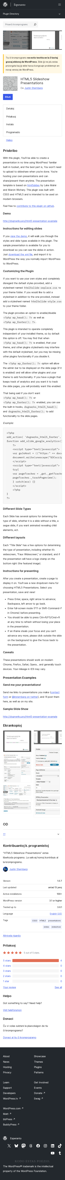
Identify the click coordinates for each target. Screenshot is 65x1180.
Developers (9, 1093)
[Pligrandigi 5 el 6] (57, 734)
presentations (54, 921)
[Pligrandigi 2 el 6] (27, 758)
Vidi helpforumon (12, 1010)
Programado (13, 132)
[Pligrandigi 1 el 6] (27, 734)
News (6, 1061)
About (6, 1056)
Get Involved (41, 1082)
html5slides (33, 185)
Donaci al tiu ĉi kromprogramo (19, 1037)
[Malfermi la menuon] (60, 4)
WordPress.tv (12, 1098)
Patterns (39, 1072)
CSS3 (34, 921)
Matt (7, 1113)
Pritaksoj (11, 116)
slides (46, 927)
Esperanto (15, 1138)
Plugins (38, 1067)
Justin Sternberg (33, 88)
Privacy (7, 1072)
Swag (38, 1098)
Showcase (40, 1056)
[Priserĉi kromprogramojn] (35, 24)
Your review (9, 987)
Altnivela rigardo (12, 935)
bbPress (9, 1119)
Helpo (9, 140)
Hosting (7, 1067)
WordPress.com (13, 1108)
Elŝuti (8, 97)
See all (58, 987)
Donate (39, 1093)
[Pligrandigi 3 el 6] (27, 789)
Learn (6, 1082)
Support (7, 1087)
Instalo (10, 124)
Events (38, 1087)
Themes (38, 1061)
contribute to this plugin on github (35, 205)
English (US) (56, 913)
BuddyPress (11, 1124)
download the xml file (20, 254)
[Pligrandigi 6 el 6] (57, 750)
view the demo (18, 236)
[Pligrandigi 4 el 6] (27, 802)
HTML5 (43, 921)
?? (4, 834)
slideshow (56, 927)
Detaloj (10, 108)
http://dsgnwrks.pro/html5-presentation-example (30, 221)
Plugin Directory (11, 13)
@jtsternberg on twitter (25, 696)
